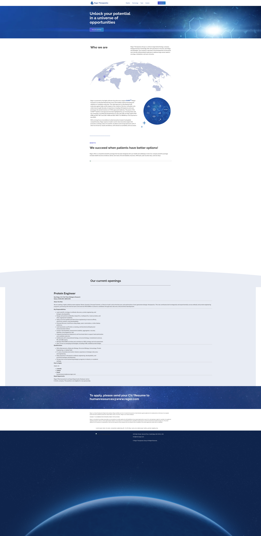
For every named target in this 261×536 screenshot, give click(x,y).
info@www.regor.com (138, 436)
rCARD (129, 100)
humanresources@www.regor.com (114, 399)
